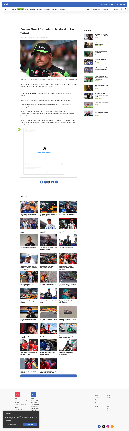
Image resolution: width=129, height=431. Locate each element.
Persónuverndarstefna (20, 404)
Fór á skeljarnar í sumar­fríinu (66, 247)
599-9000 (19, 409)
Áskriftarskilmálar (35, 408)
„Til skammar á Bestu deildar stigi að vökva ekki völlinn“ (101, 95)
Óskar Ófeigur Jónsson (25, 37)
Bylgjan (108, 404)
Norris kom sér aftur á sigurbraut (48, 284)
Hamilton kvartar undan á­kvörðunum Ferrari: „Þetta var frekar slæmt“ (66, 268)
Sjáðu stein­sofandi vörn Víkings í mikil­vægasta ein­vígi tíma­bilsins (101, 78)
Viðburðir (109, 401)
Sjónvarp (97, 404)
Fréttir (96, 395)
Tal (107, 410)
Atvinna (108, 399)
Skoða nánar (8, 420)
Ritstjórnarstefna (35, 406)
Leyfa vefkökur (30, 424)
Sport (96, 399)
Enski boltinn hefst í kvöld (101, 102)
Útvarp (96, 406)
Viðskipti (97, 397)
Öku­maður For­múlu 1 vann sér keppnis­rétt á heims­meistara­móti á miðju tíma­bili (29, 268)
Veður (108, 403)
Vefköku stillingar (12, 424)
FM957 (108, 406)
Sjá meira (48, 376)
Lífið (96, 401)
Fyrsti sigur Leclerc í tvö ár (46, 336)
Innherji (108, 395)
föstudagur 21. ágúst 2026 (107, 4)
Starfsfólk (33, 410)
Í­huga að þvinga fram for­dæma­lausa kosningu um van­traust (101, 113)
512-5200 (35, 401)
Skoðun (96, 403)
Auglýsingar (34, 402)
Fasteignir (109, 397)
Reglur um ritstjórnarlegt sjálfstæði (21, 401)
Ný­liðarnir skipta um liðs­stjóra (28, 247)
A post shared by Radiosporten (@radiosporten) (43, 172)
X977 (108, 408)
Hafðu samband (35, 404)
